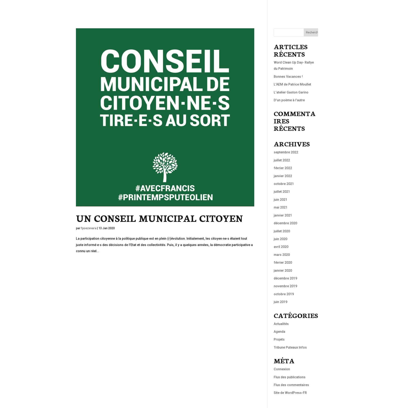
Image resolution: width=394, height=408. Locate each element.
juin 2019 (280, 302)
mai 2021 (280, 207)
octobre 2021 (284, 184)
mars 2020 (282, 255)
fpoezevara (88, 228)
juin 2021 (280, 200)
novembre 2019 (285, 286)
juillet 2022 (282, 160)
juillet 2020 (282, 231)
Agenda (279, 332)
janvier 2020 (283, 270)
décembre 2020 (285, 223)
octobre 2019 (284, 294)
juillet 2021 (282, 192)
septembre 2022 (286, 152)
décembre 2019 (285, 278)
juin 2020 (280, 239)
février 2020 (283, 262)
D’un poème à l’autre (289, 100)
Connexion (282, 369)
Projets (279, 339)
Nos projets (338, 8)
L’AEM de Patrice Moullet (292, 84)
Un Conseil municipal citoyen (159, 217)
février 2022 (283, 168)
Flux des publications (290, 377)
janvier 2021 (283, 215)
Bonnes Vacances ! (288, 77)
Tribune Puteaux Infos (290, 347)
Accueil (259, 8)
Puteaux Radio (309, 8)
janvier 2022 (283, 176)
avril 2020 (281, 247)
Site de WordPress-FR (290, 393)
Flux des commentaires (291, 385)
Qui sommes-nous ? (371, 8)
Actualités (281, 8)
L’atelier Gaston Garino (291, 92)
